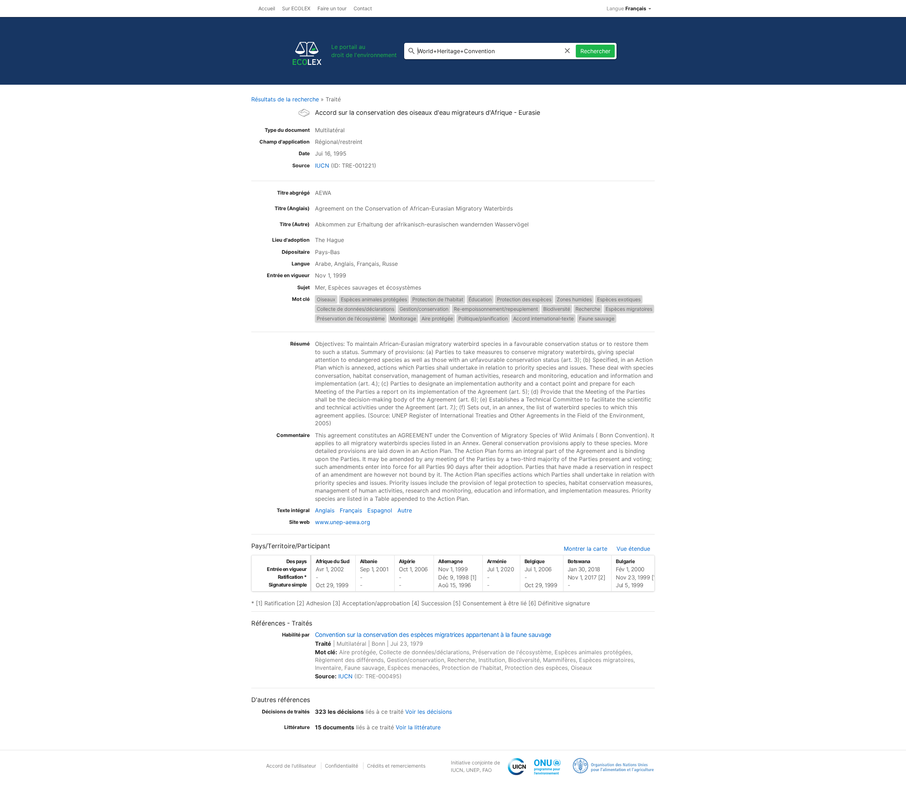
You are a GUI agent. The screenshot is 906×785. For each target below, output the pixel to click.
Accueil (266, 8)
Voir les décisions (428, 711)
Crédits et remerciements (396, 766)
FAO (487, 770)
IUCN (322, 165)
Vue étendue (633, 548)
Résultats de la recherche (285, 99)
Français (351, 510)
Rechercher (595, 51)
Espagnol (379, 510)
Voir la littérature (418, 727)
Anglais (324, 510)
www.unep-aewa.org (342, 522)
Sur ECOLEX (296, 8)
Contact (363, 8)
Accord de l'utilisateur (291, 766)
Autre (404, 510)
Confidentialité (341, 766)
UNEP (473, 770)
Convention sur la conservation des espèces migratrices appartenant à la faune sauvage (433, 634)
